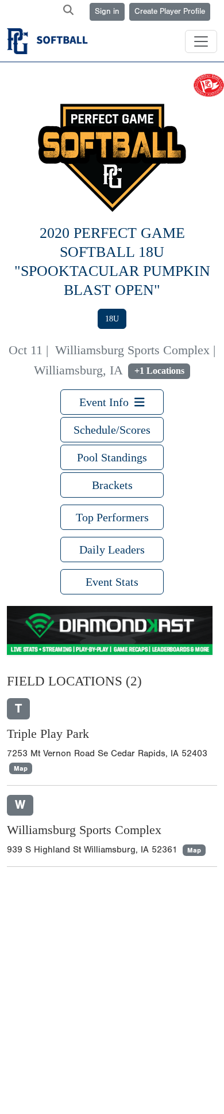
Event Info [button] (106, 402)
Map (21, 768)
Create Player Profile (169, 11)
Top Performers (112, 517)
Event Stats (112, 581)
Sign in (107, 11)
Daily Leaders (112, 549)
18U (112, 319)
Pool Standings (112, 457)
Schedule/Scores (112, 429)
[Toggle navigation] (201, 41)
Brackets (112, 485)
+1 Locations (159, 371)
